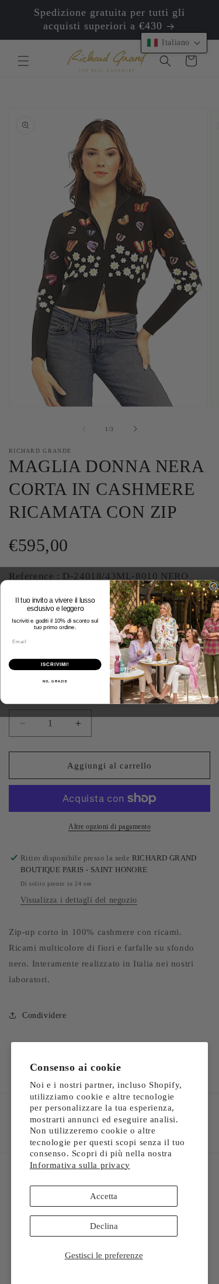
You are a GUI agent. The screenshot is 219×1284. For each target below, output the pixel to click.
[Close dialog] (213, 586)
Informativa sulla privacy (80, 1165)
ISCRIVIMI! (55, 664)
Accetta (103, 1196)
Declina (104, 1226)
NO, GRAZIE (54, 681)
